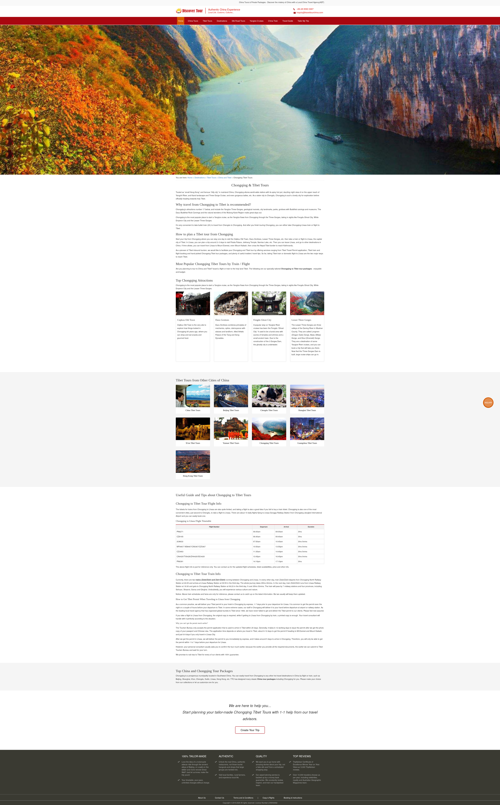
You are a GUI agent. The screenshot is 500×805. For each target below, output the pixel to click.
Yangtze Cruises (256, 20)
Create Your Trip (250, 730)
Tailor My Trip (303, 20)
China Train (273, 20)
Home (180, 20)
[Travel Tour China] (189, 11)
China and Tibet (225, 177)
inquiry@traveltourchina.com (310, 12)
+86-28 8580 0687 (305, 8)
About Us (202, 797)
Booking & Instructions (293, 797)
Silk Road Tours (238, 20)
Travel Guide (287, 20)
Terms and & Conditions (243, 797)
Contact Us (219, 797)
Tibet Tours (207, 20)
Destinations (222, 20)
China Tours (193, 20)
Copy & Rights (269, 797)
